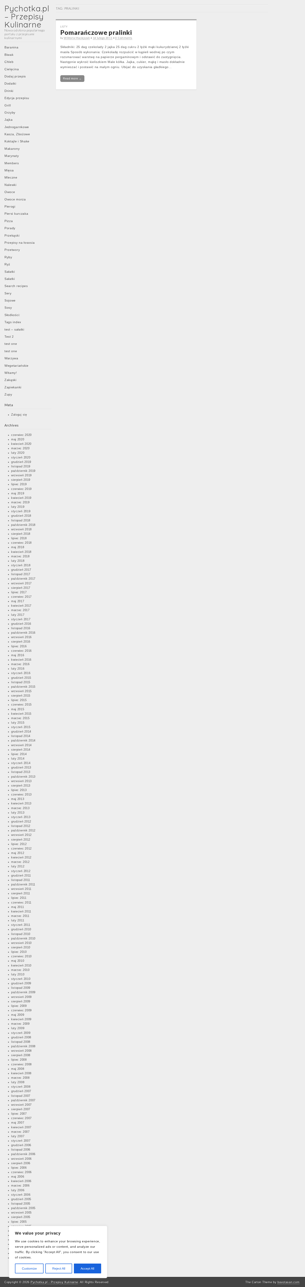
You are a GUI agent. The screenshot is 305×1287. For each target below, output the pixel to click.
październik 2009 (23, 992)
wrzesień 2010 (21, 943)
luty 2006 (17, 1190)
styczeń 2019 (20, 511)
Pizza (8, 221)
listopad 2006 (20, 1149)
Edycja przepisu (16, 98)
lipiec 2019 (19, 484)
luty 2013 (17, 812)
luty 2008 (17, 1082)
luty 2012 (17, 866)
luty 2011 (17, 920)
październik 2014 (23, 740)
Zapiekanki (12, 387)
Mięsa (9, 170)
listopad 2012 (20, 826)
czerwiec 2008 (21, 1064)
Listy (64, 26)
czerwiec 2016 (21, 650)
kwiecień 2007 (21, 1127)
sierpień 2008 (20, 1055)
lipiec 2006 (19, 1167)
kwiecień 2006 (21, 1181)
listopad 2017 (20, 574)
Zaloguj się (19, 414)
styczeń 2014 (20, 763)
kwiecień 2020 (21, 444)
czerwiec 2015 (21, 704)
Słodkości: (12, 315)
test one (10, 344)
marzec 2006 (20, 1185)
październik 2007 (23, 1100)
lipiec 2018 (19, 538)
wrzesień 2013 (21, 781)
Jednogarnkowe (16, 127)
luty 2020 (17, 452)
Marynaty (11, 156)
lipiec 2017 (19, 592)
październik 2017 (23, 578)
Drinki (8, 91)
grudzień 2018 (21, 515)
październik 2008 (23, 1046)
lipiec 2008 (19, 1059)
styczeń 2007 (20, 1140)
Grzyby (9, 112)
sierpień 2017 (20, 587)
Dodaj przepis (15, 76)
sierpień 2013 (20, 785)
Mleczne (10, 177)
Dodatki (10, 83)
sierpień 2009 (20, 1001)
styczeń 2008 (20, 1086)
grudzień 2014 (21, 731)
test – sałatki (14, 329)
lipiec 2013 (19, 790)
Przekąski (11, 235)
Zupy (8, 394)
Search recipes (16, 286)
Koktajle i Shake (16, 141)
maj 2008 (17, 1068)
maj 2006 (17, 1176)
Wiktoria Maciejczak (77, 38)
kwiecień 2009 (21, 1019)
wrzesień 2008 (21, 1050)
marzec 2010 (20, 970)
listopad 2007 (20, 1095)
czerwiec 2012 (21, 848)
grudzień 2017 (21, 569)
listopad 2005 (20, 1203)
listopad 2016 (20, 628)
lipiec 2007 (19, 1113)
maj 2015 (17, 709)
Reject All (58, 1268)
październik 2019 (23, 471)
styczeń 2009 (20, 1033)
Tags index (12, 322)
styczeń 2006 (20, 1194)
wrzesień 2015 (21, 691)
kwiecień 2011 (21, 911)
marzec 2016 (20, 664)
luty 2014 (17, 758)
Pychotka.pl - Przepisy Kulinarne (54, 1282)
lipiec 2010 (19, 952)
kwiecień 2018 (21, 552)
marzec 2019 (20, 502)
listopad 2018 (20, 520)
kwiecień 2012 (21, 857)
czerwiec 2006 (21, 1172)
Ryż (7, 264)
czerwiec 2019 (21, 489)
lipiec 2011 (19, 898)
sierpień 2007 (20, 1109)
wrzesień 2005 (21, 1212)
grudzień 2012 (21, 821)
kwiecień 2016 (21, 659)
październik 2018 (23, 525)
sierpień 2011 (20, 893)
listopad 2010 (20, 934)
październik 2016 (23, 632)
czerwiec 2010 (21, 956)
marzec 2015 (20, 718)
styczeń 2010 (20, 979)
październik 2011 (23, 884)
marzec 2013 (20, 808)
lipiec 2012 (19, 844)
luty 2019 (17, 506)
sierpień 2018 (20, 533)
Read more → (72, 78)
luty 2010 (17, 974)
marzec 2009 (20, 1023)
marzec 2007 (20, 1131)
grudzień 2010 (21, 929)
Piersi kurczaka (16, 213)
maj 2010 (17, 960)
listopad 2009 (20, 987)
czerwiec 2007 (21, 1118)
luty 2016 (17, 668)
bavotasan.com (288, 1282)
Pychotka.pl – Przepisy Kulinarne (26, 16)
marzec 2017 (20, 610)
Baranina (11, 47)
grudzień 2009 (21, 983)
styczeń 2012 (20, 871)
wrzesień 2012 (21, 835)
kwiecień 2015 (21, 713)
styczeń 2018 (20, 565)
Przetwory (12, 250)
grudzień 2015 (21, 677)
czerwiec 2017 (21, 596)
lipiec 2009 (19, 1006)
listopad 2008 (20, 1041)
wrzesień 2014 (21, 745)
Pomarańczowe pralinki (96, 32)
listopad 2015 (20, 682)
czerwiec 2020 (21, 435)
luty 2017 (17, 614)
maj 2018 (17, 547)
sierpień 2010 (20, 947)
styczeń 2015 (20, 727)
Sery (8, 293)
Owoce (9, 192)
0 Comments (123, 38)
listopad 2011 (20, 880)
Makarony (12, 148)
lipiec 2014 (19, 754)
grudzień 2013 (21, 767)
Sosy (8, 307)
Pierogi (9, 206)
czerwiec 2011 (21, 902)
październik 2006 (23, 1154)
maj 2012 (17, 853)
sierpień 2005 (20, 1217)
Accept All (87, 1268)
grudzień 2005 (21, 1199)
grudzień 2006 (21, 1145)
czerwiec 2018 (21, 542)
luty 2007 (17, 1136)
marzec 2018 (20, 556)
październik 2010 (23, 938)
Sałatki (9, 271)
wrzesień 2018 (21, 529)
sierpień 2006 (20, 1163)
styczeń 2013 (20, 817)
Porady (9, 228)
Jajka (8, 119)
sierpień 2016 (20, 641)
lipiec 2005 (19, 1221)
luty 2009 (17, 1028)
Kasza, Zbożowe (17, 134)
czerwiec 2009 (21, 1010)
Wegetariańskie (16, 365)
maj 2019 (17, 493)
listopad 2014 (20, 736)
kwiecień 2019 (21, 498)
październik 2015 (23, 686)
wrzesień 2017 (21, 583)
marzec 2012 (20, 862)
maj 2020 (17, 439)
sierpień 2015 (20, 695)
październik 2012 (23, 830)
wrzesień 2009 (21, 997)
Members (11, 163)
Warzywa (11, 358)
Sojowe (10, 300)
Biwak (9, 54)
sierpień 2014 (20, 749)
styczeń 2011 (20, 925)
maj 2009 (17, 1014)
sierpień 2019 (20, 479)
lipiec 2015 (19, 700)
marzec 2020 (20, 448)
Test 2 (9, 336)
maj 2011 (17, 907)
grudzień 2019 (21, 462)
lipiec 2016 (19, 646)
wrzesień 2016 (21, 637)
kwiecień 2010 (21, 965)
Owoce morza (15, 199)
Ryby (8, 257)
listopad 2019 (20, 466)
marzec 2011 (20, 916)
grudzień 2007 (21, 1091)
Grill (7, 105)
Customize (29, 1268)
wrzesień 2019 (21, 475)
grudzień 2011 (21, 875)
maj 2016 (17, 655)
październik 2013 (23, 776)
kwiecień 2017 (21, 605)
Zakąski (10, 380)
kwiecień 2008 (21, 1073)
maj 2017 (17, 601)
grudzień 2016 (21, 623)
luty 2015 (17, 722)
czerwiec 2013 (21, 794)
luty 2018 (17, 560)
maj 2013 (17, 799)
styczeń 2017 (20, 619)
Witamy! (10, 373)
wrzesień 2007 (21, 1104)
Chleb (9, 62)
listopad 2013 (20, 772)
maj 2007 (17, 1122)
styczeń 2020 (20, 457)
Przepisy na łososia (19, 242)
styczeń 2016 (20, 673)
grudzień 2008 (21, 1037)
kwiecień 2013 (21, 803)
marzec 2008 (20, 1077)
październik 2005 (23, 1208)
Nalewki (10, 185)
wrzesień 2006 (21, 1158)
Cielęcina (11, 69)
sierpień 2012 (20, 839)
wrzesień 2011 (21, 889)
